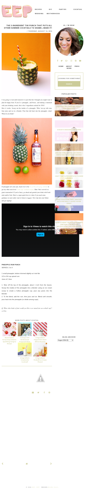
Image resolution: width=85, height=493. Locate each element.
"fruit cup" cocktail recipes (25, 189)
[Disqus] (27, 430)
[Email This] (33, 392)
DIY (50, 9)
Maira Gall (53, 487)
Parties (62, 9)
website (38, 187)
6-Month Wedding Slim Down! (69, 130)
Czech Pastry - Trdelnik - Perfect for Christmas (69, 107)
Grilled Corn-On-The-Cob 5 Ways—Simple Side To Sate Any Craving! (69, 154)
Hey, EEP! (36, 487)
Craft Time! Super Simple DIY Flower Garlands (69, 177)
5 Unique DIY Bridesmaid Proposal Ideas (24, 340)
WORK (69, 68)
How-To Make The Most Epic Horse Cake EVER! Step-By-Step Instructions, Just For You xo (69, 224)
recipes (38, 9)
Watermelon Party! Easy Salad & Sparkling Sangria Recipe (9, 341)
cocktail (77, 9)
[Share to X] (38, 392)
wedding (39, 14)
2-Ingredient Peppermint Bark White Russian (40, 340)
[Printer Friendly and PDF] (41, 378)
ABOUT (69, 66)
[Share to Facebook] (44, 392)
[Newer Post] (2, 463)
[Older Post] (51, 463)
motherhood (53, 14)
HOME (61, 66)
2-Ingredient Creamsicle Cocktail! (24, 360)
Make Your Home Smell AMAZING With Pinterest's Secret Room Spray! (69, 201)
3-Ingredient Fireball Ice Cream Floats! (40, 360)
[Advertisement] (70, 252)
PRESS (77, 66)
